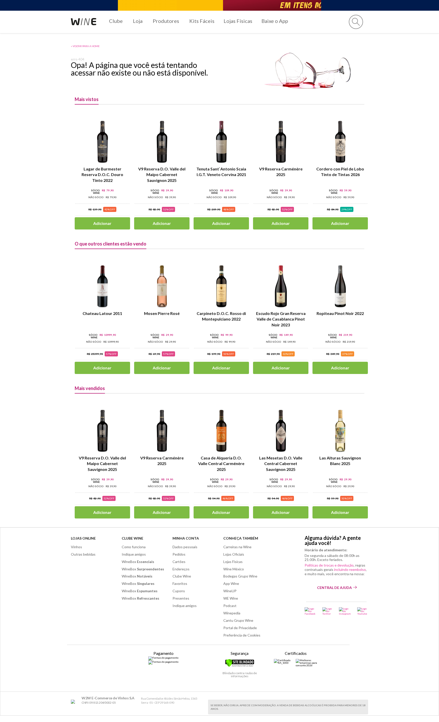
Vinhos (76, 547)
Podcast (230, 605)
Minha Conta (186, 538)
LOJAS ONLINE (83, 538)
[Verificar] (239, 666)
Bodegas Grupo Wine (240, 576)
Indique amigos (134, 554)
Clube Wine (132, 538)
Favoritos (180, 583)
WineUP (230, 591)
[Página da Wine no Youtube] (362, 611)
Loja (138, 21)
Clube (116, 21)
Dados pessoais (185, 547)
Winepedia (231, 613)
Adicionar (102, 223)
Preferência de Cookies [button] (241, 635)
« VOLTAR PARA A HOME (85, 46)
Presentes (181, 598)
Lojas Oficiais (233, 554)
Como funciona (134, 547)
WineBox (138, 561)
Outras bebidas (83, 554)
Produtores (166, 21)
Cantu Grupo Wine (238, 620)
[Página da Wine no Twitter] (327, 611)
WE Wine (230, 598)
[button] (356, 22)
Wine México (233, 569)
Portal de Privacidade (240, 628)
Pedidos (179, 554)
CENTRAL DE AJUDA (334, 587)
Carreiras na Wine (237, 547)
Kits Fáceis (201, 21)
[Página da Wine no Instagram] (345, 611)
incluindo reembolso (350, 569)
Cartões (179, 561)
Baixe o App (274, 21)
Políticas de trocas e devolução (329, 565)
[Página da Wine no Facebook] (310, 611)
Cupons (179, 591)
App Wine (231, 583)
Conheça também (240, 538)
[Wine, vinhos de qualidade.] (74, 702)
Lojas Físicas (238, 21)
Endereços (181, 569)
